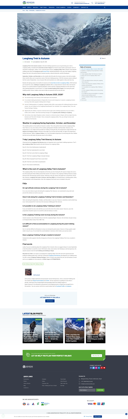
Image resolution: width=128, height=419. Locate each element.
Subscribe (100, 390)
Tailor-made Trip (63, 383)
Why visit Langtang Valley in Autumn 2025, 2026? (92, 69)
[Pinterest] (101, 368)
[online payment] (96, 403)
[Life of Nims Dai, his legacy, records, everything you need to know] (95, 330)
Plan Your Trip (96, 355)
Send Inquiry (50, 300)
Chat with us (56, 297)
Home (24, 7)
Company (44, 379)
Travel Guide (63, 379)
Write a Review (27, 383)
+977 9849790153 (99, 3)
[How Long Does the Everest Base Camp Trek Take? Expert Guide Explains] (74, 330)
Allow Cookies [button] (97, 416)
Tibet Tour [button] (43, 7)
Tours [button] (69, 7)
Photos (25, 381)
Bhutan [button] (35, 7)
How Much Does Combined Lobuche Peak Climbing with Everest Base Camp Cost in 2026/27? (31, 337)
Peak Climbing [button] (60, 7)
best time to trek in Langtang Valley (60, 82)
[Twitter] (93, 368)
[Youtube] (104, 368)
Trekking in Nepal (38, 263)
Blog (27, 10)
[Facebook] (91, 368)
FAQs (82, 78)
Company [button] (76, 7)
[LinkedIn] (99, 368)
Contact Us (84, 7)
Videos (43, 381)
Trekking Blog (31, 10)
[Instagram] (96, 368)
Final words (83, 100)
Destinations (26, 379)
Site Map (62, 385)
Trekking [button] (51, 7)
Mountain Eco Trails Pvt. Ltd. (60, 413)
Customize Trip (45, 383)
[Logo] (29, 366)
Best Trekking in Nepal (28, 263)
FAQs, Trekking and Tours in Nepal (49, 385)
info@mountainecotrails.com (81, 3)
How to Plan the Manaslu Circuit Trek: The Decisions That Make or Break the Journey (52, 337)
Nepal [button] (29, 7)
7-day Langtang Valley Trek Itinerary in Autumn (91, 74)
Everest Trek (46, 71)
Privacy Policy (89, 416)
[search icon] (104, 7)
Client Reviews (63, 381)
